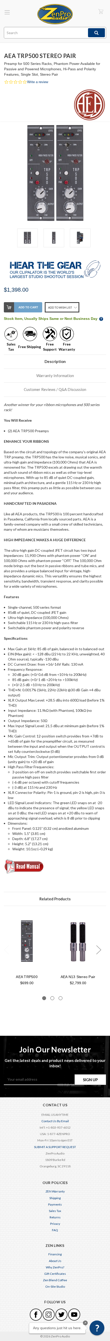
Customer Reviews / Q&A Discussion (55, 389)
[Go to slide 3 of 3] (60, 998)
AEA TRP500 (27, 977)
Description (55, 361)
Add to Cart (28, 307)
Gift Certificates (55, 1274)
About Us (55, 1261)
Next (98, 950)
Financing (55, 1254)
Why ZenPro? (55, 1267)
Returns (55, 1217)
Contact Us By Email (55, 1121)
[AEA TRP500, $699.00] (27, 941)
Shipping (55, 1198)
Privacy (55, 1224)
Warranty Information (55, 375)
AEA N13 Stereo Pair (78, 977)
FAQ (55, 1230)
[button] (97, 1327)
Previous (6, 950)
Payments (55, 1204)
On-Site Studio (55, 1286)
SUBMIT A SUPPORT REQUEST (55, 1147)
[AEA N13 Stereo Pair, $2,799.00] (78, 941)
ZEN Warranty (55, 1191)
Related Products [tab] (55, 898)
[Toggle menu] (7, 12)
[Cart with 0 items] (100, 11)
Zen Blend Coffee (55, 1280)
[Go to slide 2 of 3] (52, 998)
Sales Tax (55, 1211)
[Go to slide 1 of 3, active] (44, 998)
